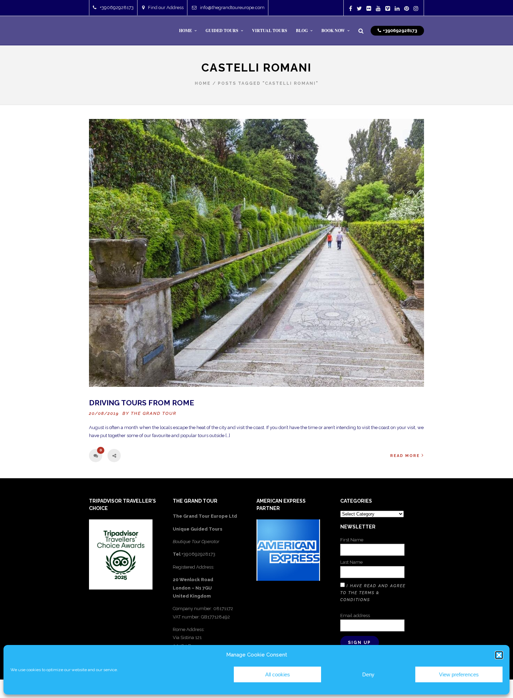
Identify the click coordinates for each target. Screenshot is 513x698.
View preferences (459, 674)
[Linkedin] (397, 8)
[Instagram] (416, 8)
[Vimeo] (387, 8)
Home (203, 83)
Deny (368, 674)
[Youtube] (378, 8)
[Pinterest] (406, 8)
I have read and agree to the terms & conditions (373, 593)
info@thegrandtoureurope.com (232, 7)
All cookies (277, 674)
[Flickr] (368, 8)
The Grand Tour (154, 413)
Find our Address (166, 7)
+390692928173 (117, 7)
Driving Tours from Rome (141, 402)
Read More (405, 455)
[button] (499, 655)
